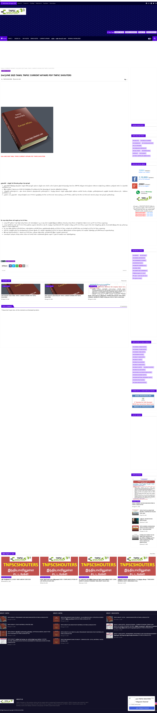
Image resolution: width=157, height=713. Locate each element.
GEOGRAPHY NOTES (139, 354)
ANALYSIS (136, 140)
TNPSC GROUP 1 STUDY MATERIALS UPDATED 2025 (20, 624)
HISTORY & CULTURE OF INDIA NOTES (143, 372)
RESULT (136, 153)
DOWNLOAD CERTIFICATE (140, 148)
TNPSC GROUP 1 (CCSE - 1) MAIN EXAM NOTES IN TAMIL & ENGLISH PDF (131, 617)
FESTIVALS (144, 255)
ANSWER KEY (137, 143)
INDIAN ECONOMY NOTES (140, 375)
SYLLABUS (143, 153)
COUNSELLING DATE (148, 143)
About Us (20, 3)
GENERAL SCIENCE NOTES (140, 347)
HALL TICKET (137, 150)
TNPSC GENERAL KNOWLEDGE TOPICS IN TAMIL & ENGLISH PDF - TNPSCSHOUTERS (147, 527)
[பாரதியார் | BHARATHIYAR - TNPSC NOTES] (135, 521)
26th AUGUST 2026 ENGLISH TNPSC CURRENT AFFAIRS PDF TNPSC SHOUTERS (63, 296)
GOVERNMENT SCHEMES (140, 260)
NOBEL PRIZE (137, 268)
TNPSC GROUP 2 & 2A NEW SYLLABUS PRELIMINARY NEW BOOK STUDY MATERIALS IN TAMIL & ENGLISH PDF (82, 632)
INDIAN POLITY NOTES (139, 380)
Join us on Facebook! (144, 179)
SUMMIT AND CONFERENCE (140, 270)
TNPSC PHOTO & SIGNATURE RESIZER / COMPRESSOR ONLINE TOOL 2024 (148, 511)
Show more (123, 280)
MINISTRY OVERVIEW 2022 (140, 265)
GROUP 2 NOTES (138, 367)
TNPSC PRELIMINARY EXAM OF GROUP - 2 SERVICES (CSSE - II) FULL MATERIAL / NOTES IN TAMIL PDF (82, 640)
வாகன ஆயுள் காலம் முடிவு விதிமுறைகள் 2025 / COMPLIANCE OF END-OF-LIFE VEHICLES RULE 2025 (59, 580)
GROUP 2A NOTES (149, 367)
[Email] (23, 265)
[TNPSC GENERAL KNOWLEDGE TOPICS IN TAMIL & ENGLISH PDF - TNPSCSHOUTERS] (135, 528)
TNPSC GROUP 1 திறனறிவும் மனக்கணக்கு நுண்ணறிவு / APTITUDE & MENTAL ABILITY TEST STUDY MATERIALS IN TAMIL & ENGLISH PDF (29, 632)
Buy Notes (45, 3)
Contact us (26, 3)
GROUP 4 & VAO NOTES (139, 369)
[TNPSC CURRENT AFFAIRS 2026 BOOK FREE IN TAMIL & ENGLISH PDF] (144, 489)
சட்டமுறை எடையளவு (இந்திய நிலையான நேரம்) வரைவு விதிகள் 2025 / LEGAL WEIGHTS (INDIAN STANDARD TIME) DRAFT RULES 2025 (98, 580)
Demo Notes (53, 3)
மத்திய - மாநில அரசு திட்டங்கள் (58, 38)
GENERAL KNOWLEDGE (131, 32)
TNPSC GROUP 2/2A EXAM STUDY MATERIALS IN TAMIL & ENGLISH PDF (78, 625)
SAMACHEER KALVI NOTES (140, 382)
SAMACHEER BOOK (151, 32)
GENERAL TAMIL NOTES (139, 352)
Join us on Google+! (144, 186)
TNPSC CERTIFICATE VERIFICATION (142, 156)
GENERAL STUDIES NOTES (140, 349)
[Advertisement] (127, 18)
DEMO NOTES (34, 38)
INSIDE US (17, 38)
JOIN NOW (150, 212)
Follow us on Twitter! (144, 172)
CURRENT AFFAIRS (119, 32)
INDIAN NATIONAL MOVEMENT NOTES (143, 377)
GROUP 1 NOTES (138, 359)
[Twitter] (13, 265)
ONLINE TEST (142, 32)
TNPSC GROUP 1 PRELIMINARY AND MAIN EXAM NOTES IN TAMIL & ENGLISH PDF (28, 617)
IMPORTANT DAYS (138, 263)
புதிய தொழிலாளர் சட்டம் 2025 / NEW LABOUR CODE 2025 (16, 579)
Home (4, 38)
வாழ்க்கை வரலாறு (137, 278)
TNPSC (10, 38)
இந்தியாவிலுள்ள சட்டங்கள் (139, 273)
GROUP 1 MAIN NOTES (139, 357)
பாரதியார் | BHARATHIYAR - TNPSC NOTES (146, 519)
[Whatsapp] (17, 265)
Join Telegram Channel (142, 708)
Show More (152, 553)
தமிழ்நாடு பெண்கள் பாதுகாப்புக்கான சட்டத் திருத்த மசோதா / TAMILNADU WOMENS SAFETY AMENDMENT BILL (136, 580)
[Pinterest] (20, 265)
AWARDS (136, 255)
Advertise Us (39, 3)
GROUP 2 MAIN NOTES (139, 364)
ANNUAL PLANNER (146, 140)
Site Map (32, 3)
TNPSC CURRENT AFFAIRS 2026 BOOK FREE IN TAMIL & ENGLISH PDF (143, 503)
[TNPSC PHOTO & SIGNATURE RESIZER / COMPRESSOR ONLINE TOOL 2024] (135, 512)
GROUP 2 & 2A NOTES (139, 362)
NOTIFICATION (146, 150)
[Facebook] (10, 265)
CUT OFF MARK (137, 145)
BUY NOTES (26, 38)
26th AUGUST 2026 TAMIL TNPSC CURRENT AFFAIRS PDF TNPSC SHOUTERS (18, 296)
